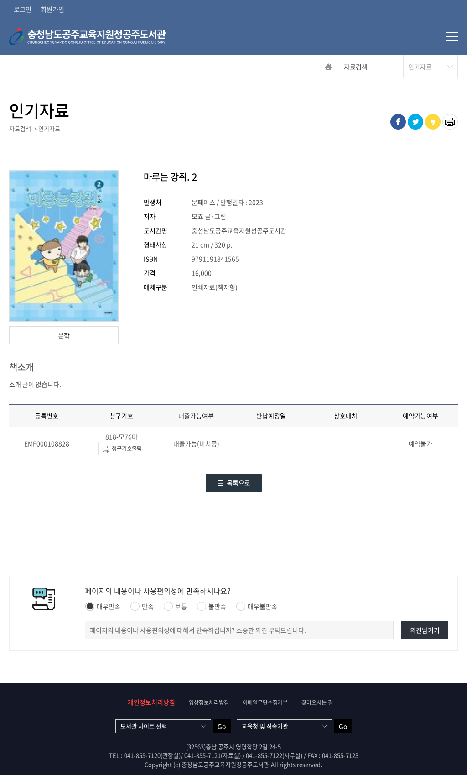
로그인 (22, 9)
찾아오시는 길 (317, 702)
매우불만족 (262, 606)
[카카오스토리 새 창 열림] (433, 122)
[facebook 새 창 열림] (398, 122)
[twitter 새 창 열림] (415, 122)
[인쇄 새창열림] (450, 122)
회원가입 (52, 9)
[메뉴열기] (452, 36)
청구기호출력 (126, 448)
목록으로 (238, 482)
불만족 (217, 606)
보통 (181, 606)
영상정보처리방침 (209, 702)
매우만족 (108, 606)
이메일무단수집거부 (265, 702)
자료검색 (356, 66)
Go (222, 726)
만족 (148, 606)
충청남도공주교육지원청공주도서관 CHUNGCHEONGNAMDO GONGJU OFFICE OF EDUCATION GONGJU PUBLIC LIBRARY (102, 36)
